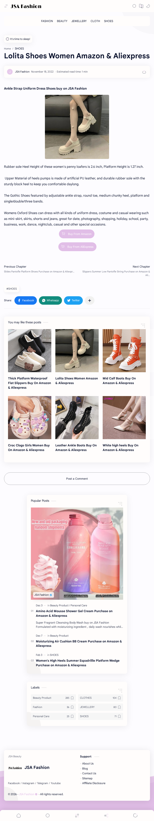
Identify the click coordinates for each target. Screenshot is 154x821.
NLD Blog (87, 794)
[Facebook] (14, 783)
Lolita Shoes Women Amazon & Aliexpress (76, 380)
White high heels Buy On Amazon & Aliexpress (120, 447)
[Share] (106, 815)
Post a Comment (77, 478)
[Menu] (77, 815)
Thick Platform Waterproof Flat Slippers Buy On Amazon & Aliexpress (29, 382)
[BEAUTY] (62, 21)
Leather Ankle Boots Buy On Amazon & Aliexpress (76, 447)
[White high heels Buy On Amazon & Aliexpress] (124, 417)
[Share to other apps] (89, 300)
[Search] (134, 6)
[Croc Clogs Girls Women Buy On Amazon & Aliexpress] (29, 417)
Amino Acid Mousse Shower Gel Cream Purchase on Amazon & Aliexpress (74, 613)
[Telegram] (42, 783)
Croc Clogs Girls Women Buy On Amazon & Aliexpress (29, 447)
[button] (141, 6)
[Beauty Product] (60, 605)
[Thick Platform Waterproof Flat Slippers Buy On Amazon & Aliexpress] (29, 350)
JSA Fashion (26, 794)
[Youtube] (56, 783)
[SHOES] (108, 21)
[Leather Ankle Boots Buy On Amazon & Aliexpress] (77, 417)
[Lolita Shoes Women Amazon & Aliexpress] (77, 350)
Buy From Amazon (79, 234)
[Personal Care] (79, 605)
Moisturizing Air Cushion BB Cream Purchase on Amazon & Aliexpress (79, 643)
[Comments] (135, 815)
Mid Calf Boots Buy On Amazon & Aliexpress (119, 380)
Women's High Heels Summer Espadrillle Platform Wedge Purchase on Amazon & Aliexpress (78, 663)
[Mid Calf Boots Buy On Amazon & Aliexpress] (124, 350)
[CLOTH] (95, 21)
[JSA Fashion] (22, 71)
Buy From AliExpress (80, 247)
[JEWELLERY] (79, 21)
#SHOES (11, 288)
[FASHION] (47, 21)
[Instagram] (28, 783)
